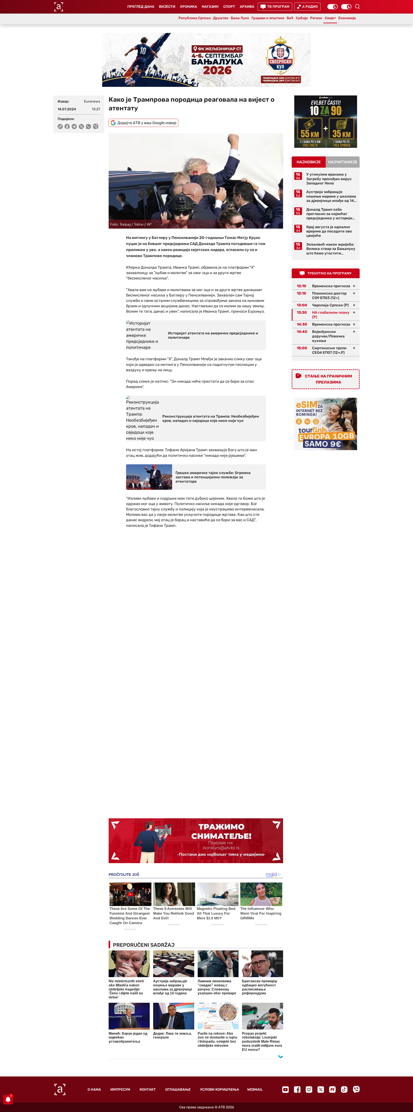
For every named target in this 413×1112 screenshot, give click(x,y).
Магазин (210, 7)
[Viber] (356, 1089)
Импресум (120, 1089)
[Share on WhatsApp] (88, 126)
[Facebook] (297, 1089)
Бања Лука (240, 18)
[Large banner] (206, 60)
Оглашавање (178, 1089)
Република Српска (195, 18)
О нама (94, 1089)
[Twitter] (320, 1089)
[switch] (332, 6)
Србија (302, 18)
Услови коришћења (219, 1089)
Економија (347, 18)
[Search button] (357, 6)
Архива (247, 7)
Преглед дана (140, 7)
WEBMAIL (255, 1089)
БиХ (290, 18)
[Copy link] (60, 126)
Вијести (167, 7)
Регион (316, 18)
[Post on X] (81, 126)
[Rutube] (332, 1089)
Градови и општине (267, 18)
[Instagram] (309, 1089)
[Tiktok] (344, 1089)
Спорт (229, 7)
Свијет (330, 18)
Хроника (188, 7)
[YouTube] (285, 1089)
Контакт (148, 1089)
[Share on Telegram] (74, 126)
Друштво (220, 18)
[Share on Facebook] (67, 126)
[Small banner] (325, 121)
